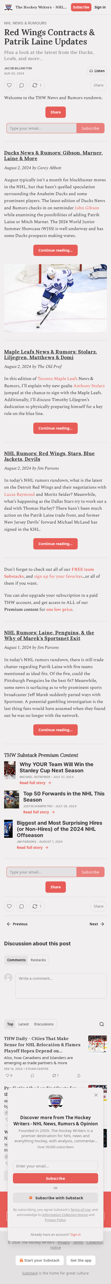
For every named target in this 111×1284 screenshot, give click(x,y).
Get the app (80, 1260)
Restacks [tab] (38, 960)
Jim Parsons (26, 841)
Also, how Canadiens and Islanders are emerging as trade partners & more (38, 1060)
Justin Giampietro (37, 806)
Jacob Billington (18, 68)
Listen (99, 71)
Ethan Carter (37, 1069)
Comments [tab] (16, 960)
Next (94, 924)
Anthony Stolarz (89, 386)
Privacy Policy (55, 1220)
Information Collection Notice (65, 1214)
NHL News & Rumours (25, 23)
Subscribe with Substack (59, 1197)
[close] (96, 1095)
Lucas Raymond (19, 494)
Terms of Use (80, 1209)
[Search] (102, 1024)
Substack (30, 1273)
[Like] (9, 85)
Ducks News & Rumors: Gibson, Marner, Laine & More (53, 155)
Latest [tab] (23, 1024)
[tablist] (26, 960)
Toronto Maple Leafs (57, 378)
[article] (55, 1057)
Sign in (100, 7)
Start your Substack (42, 1260)
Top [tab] (10, 1024)
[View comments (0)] (22, 85)
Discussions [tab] (43, 1024)
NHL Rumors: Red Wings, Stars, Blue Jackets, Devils (49, 456)
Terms (78, 1242)
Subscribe (81, 7)
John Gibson (87, 208)
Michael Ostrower (35, 777)
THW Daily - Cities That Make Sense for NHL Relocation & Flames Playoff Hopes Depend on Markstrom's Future (42, 1045)
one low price (59, 609)
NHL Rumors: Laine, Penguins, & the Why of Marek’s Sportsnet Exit (49, 635)
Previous (20, 924)
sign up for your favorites (58, 576)
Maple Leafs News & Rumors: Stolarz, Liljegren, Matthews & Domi (50, 354)
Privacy (64, 1242)
